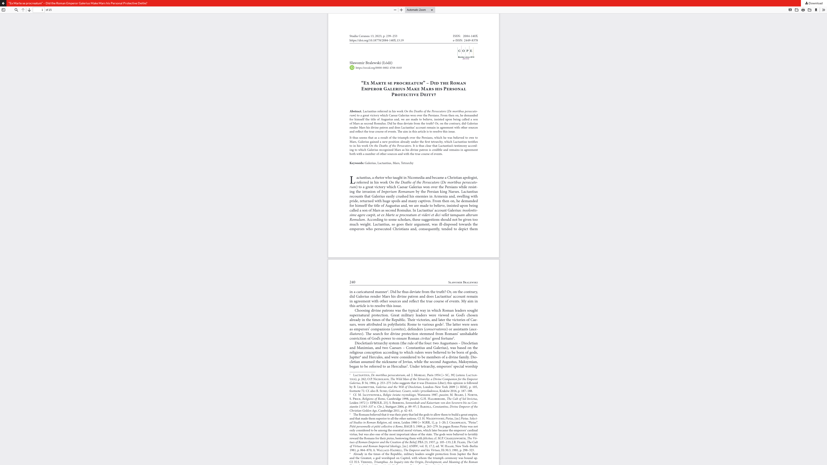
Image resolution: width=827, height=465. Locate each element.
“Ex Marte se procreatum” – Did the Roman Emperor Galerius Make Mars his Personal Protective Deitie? (78, 3)
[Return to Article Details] (3, 3)
